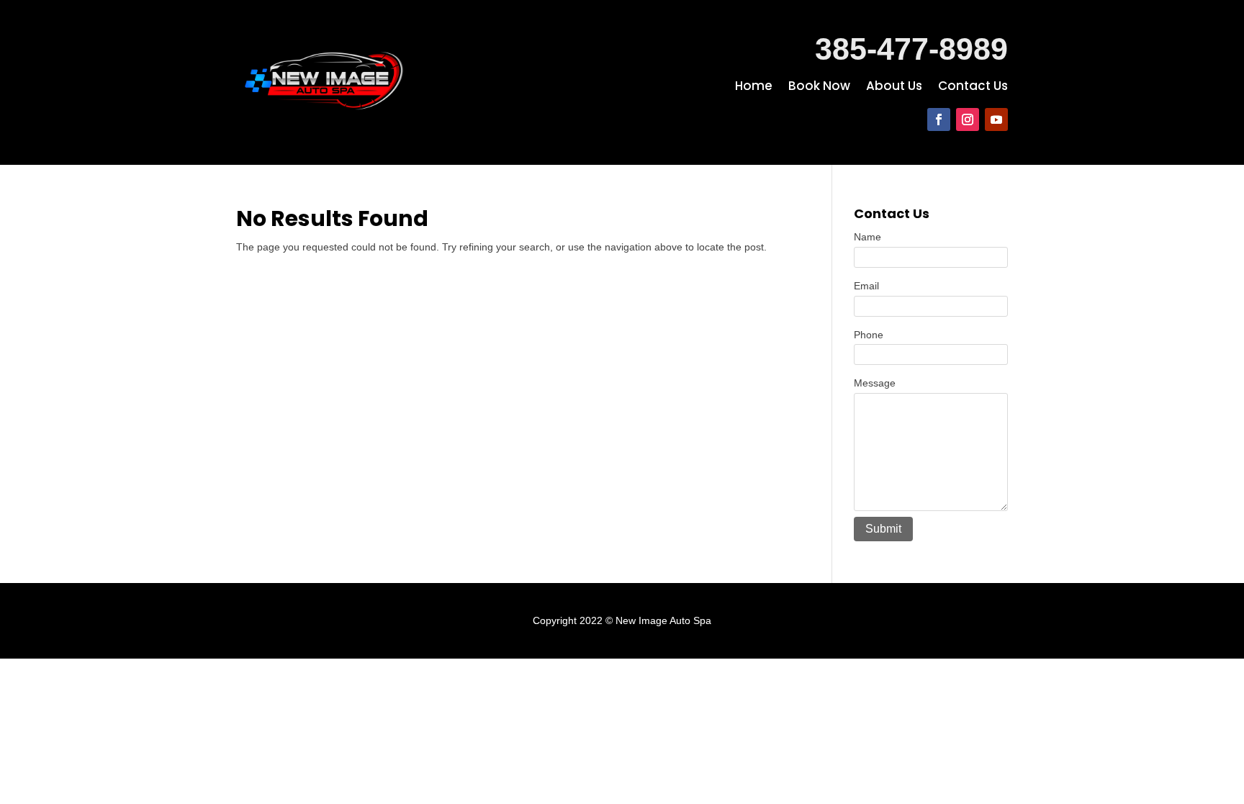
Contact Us (973, 87)
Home (753, 87)
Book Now (819, 87)
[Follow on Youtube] (996, 119)
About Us (894, 87)
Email (866, 286)
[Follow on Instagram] (967, 119)
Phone (868, 334)
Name (867, 237)
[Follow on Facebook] (938, 119)
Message (875, 383)
